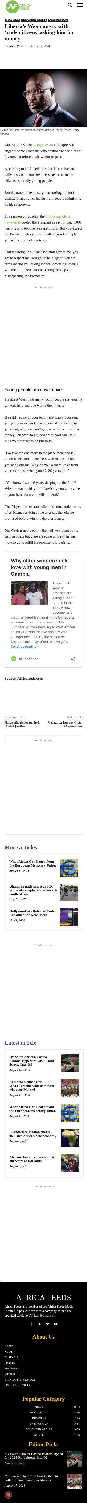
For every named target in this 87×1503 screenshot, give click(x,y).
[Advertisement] (43, 335)
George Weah (43, 145)
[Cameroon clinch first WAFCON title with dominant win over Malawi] (70, 1088)
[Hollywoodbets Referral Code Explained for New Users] (69, 917)
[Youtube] (56, 1324)
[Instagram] (39, 1324)
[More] (64, 57)
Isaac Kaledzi (17, 46)
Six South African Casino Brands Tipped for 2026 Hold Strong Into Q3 (31, 1060)
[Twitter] (48, 1324)
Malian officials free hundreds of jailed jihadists (22, 724)
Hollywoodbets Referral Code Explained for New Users (32, 913)
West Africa (58, 20)
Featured (12, 20)
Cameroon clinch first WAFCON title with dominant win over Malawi (31, 1085)
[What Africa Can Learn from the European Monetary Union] (69, 868)
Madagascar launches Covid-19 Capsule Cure (65, 724)
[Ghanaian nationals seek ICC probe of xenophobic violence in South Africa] (69, 892)
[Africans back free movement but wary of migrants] (70, 1163)
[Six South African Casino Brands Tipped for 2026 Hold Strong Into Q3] (70, 1063)
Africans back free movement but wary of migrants (31, 1159)
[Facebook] (31, 1324)
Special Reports (34, 20)
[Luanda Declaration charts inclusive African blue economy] (70, 1138)
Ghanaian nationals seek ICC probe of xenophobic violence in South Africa (33, 890)
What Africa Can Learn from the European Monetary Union (32, 863)
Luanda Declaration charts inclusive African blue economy (32, 1134)
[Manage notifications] (8, 1494)
